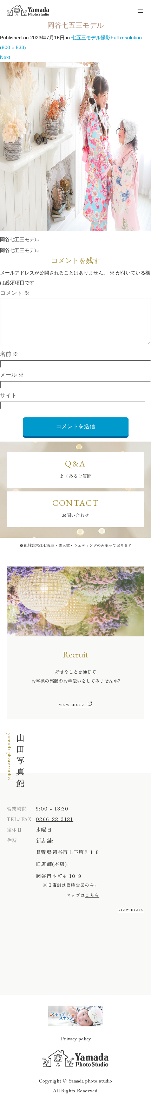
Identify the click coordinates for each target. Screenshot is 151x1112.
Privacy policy (75, 1038)
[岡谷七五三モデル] (75, 229)
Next (8, 57)
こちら (92, 895)
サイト (8, 395)
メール (12, 375)
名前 (9, 354)
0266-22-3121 (54, 818)
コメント (14, 293)
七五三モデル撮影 (91, 37)
